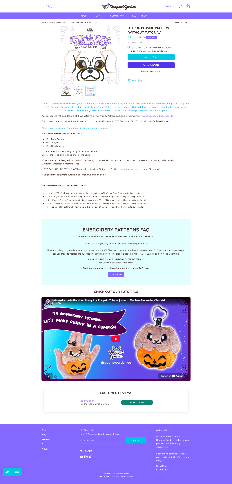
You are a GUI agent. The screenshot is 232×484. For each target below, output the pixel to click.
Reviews (45, 439)
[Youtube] (81, 456)
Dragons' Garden (136, 42)
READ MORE (116, 274)
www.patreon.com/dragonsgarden (156, 116)
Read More (161, 466)
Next (187, 22)
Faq (43, 444)
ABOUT (144, 15)
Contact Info (162, 469)
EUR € (168, 6)
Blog (43, 434)
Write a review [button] (137, 402)
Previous (178, 22)
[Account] (181, 5)
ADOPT (84, 15)
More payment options (151, 71)
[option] (90, 56)
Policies (45, 449)
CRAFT (99, 15)
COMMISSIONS (117, 15)
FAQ (134, 15)
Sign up (135, 440)
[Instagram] (86, 456)
